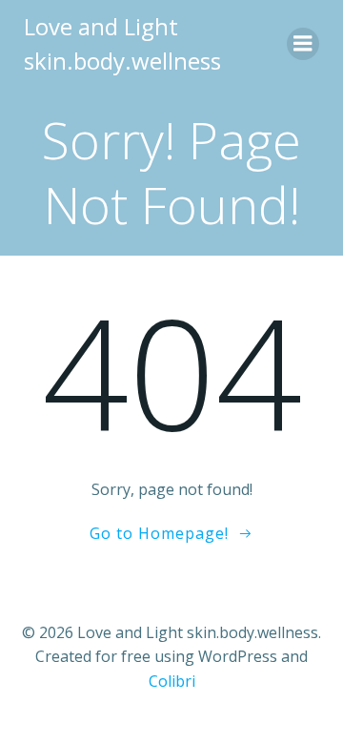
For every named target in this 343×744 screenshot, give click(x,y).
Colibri (172, 681)
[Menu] (303, 44)
